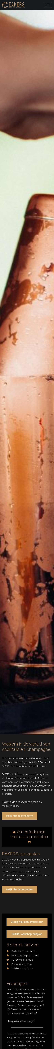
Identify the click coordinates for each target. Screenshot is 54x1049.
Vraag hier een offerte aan (27, 922)
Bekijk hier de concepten (19, 815)
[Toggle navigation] (48, 5)
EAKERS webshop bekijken (27, 934)
